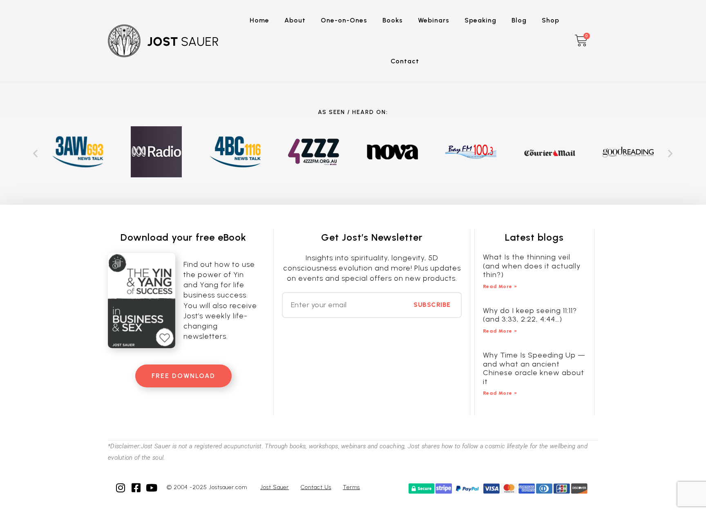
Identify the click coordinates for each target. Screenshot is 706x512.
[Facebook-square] (136, 488)
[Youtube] (152, 488)
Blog (519, 20)
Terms (351, 487)
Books (392, 20)
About (295, 20)
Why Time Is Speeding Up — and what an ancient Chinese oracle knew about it (534, 368)
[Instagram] (121, 488)
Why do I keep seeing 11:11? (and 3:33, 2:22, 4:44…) (530, 315)
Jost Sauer (274, 487)
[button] (35, 153)
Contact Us (316, 487)
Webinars (433, 20)
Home (259, 20)
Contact (405, 61)
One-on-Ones (344, 20)
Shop (550, 20)
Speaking (480, 20)
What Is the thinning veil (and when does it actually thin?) (532, 266)
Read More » (500, 286)
